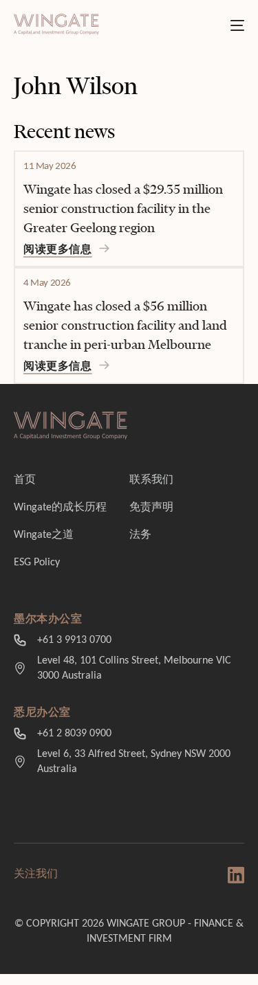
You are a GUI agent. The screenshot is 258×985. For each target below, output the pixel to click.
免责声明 (151, 507)
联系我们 (151, 480)
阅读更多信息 (57, 249)
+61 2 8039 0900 (74, 733)
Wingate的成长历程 (60, 507)
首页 (25, 480)
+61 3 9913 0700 (74, 640)
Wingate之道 (44, 535)
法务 (140, 535)
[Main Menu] (237, 25)
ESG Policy (37, 562)
